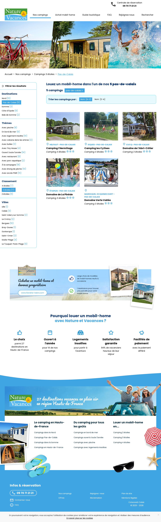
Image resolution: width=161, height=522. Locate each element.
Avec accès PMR (11, 172)
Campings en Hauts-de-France (48, 447)
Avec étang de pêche (14, 168)
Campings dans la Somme (46, 442)
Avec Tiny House (11, 148)
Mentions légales (129, 498)
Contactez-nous (22, 500)
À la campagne (11, 164)
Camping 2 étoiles (121, 432)
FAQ (109, 14)
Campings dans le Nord (45, 432)
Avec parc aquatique (13, 160)
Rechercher (147, 14)
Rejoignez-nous (97, 493)
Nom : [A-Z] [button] (85, 99)
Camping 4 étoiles (121, 442)
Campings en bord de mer (86, 432)
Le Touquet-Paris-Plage (14, 243)
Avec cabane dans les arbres (17, 139)
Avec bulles (9, 144)
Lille (5, 206)
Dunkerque (8, 231)
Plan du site (127, 493)
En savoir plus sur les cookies (79, 518)
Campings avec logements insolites (90, 447)
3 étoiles (8, 189)
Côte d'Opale (10, 110)
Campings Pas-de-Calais (45, 437)
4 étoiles (7, 185)
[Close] (158, 515)
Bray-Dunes (9, 227)
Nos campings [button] (40, 14)
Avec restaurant (11, 156)
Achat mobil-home (65, 14)
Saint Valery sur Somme (15, 214)
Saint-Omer (9, 235)
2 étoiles (7, 193)
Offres (61, 498)
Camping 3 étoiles (121, 437)
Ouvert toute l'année (13, 152)
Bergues (8, 223)
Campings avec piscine (84, 442)
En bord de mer (11, 131)
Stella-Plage (9, 239)
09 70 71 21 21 (129, 4)
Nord (6, 98)
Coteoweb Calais (136, 502)
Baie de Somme (11, 114)
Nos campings (65, 493)
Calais (6, 210)
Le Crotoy (8, 219)
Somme (7, 106)
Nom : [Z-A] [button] (100, 99)
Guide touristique (91, 14)
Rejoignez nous (126, 14)
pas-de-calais (73, 90)
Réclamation (96, 498)
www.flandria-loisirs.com (32, 292)
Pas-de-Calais (11, 102)
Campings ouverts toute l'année (88, 437)
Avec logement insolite (14, 135)
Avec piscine (9, 127)
